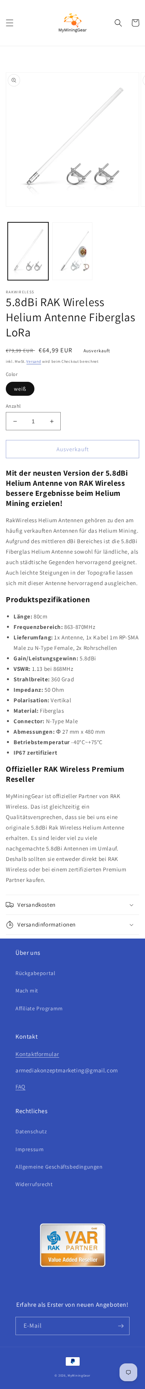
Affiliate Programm (39, 1008)
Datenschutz (31, 1131)
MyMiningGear (79, 1375)
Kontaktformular (37, 1054)
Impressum (29, 1149)
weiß (20, 388)
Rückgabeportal (35, 973)
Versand (33, 361)
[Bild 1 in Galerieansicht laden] (28, 251)
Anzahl (13, 406)
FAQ (20, 1086)
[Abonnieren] (120, 1326)
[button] (9, 22)
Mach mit (26, 990)
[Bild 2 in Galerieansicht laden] (72, 251)
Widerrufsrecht (34, 1184)
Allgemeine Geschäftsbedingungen (59, 1166)
